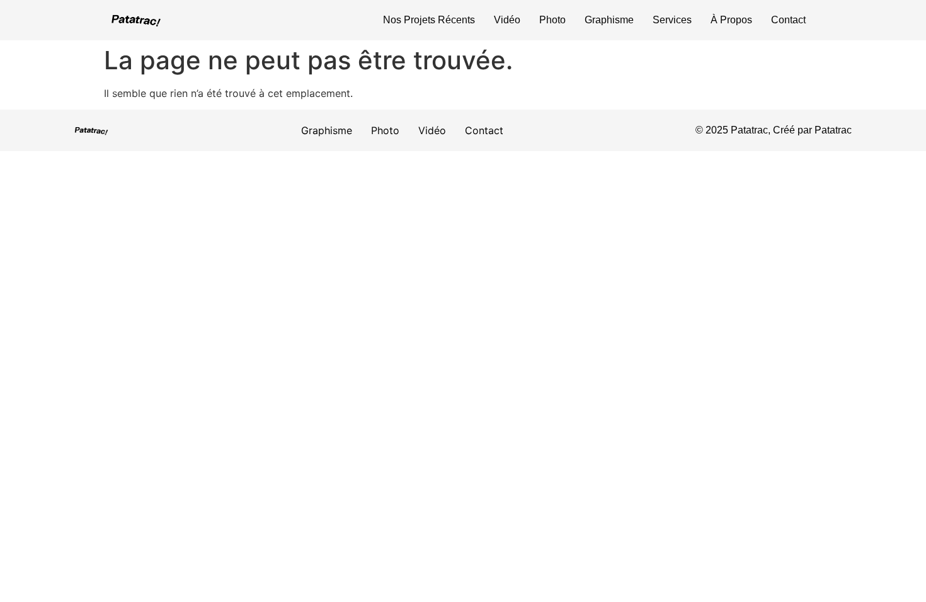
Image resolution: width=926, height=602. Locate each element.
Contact (788, 19)
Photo (552, 19)
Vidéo (507, 19)
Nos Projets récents (429, 19)
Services (672, 19)
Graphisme (609, 19)
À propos (731, 19)
